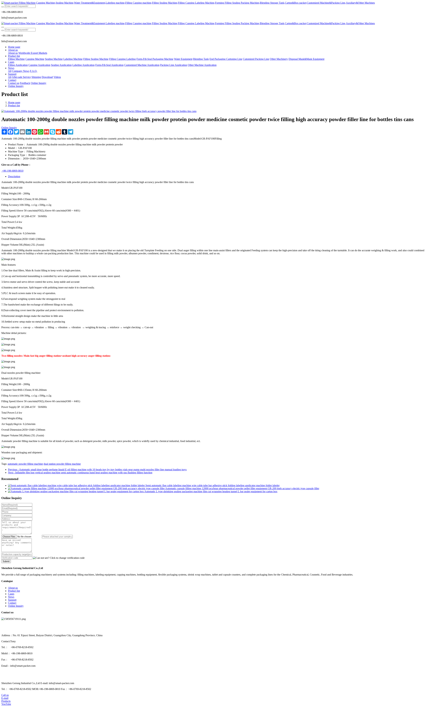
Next (80, 472)
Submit (6, 561)
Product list (14, 105)
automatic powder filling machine (25, 463)
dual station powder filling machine (62, 463)
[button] (59, 557)
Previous (97, 469)
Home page (14, 47)
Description (14, 176)
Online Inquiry (9, 127)
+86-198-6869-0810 (12, 170)
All (9, 71)
